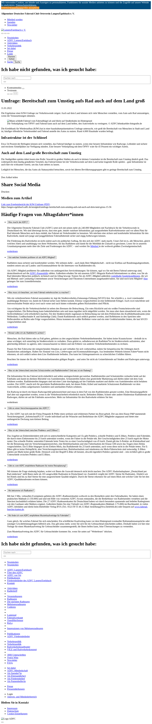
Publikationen (13, 578)
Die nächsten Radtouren (18, 601)
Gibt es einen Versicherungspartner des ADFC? (28, 408)
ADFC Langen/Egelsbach (19, 40)
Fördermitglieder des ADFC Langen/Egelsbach (29, 580)
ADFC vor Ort (14, 575)
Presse (10, 51)
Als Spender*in (14, 673)
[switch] (23, 88)
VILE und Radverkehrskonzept (22, 649)
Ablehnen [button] (5, 8)
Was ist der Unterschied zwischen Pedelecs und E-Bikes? (33, 430)
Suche (10, 62)
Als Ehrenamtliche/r (16, 676)
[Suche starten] (5, 81)
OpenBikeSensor (15, 620)
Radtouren (12, 599)
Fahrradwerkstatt (15, 617)
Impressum (12, 708)
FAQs (10, 663)
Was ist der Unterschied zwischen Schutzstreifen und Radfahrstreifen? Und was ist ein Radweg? (49, 370)
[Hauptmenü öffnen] (8, 33)
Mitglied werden (15, 19)
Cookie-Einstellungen (17, 713)
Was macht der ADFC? (18, 222)
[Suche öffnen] (5, 33)
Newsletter (12, 25)
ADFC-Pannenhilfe (39, 273)
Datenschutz (13, 711)
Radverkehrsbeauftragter (18, 647)
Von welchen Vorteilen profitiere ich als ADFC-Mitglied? (31, 257)
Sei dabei (11, 48)
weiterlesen (12, 251)
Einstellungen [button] (16, 8)
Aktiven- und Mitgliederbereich (22, 696)
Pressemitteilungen (16, 689)
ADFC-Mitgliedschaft (17, 670)
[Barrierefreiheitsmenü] (2, 33)
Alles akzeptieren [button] (31, 8)
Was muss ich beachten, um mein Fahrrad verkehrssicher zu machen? (38, 292)
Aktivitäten (12, 43)
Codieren (11, 607)
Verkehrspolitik (14, 45)
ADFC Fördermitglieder (18, 636)
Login (10, 53)
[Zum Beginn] (2, 722)
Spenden (11, 22)
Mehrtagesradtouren (16, 604)
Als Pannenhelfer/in (16, 681)
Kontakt (11, 583)
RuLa (9, 623)
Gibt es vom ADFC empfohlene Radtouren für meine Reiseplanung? (37, 466)
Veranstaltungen (14, 596)
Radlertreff (12, 591)
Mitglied (94, 246)
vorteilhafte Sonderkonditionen (125, 276)
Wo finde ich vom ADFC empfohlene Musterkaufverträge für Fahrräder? (38, 515)
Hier (146, 278)
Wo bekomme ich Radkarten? (21, 490)
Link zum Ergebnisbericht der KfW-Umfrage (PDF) (25, 204)
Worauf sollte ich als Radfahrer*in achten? (26, 333)
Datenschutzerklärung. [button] (26, 5)
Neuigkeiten (13, 37)
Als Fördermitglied (16, 678)
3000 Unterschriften (16, 655)
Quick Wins (12, 657)
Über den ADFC (15, 572)
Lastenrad (11, 615)
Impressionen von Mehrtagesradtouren (25, 628)
